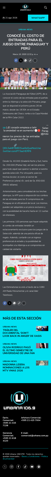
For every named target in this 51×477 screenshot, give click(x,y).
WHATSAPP (38, 17)
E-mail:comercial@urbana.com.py (34, 434)
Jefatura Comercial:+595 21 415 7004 (31, 419)
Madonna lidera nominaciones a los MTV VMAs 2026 (16, 367)
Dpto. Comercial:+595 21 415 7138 (9, 421)
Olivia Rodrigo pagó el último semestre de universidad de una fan (19, 350)
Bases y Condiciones (31, 456)
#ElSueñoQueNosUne (28, 148)
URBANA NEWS (25, 29)
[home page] (25, 7)
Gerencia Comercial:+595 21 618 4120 (9, 437)
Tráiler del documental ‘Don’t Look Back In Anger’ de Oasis (22, 333)
